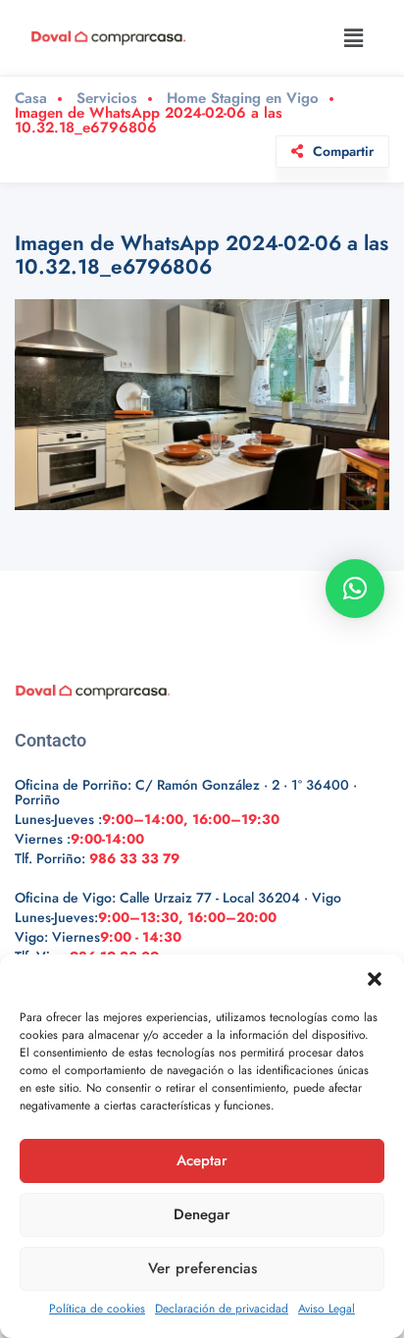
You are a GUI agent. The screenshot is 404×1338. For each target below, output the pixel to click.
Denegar (202, 1214)
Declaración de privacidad (221, 1308)
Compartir (343, 151)
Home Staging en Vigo (243, 98)
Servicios (106, 98)
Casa (31, 98)
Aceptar (202, 1160)
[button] (374, 979)
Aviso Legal (326, 1308)
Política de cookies (97, 1308)
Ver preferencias (202, 1268)
